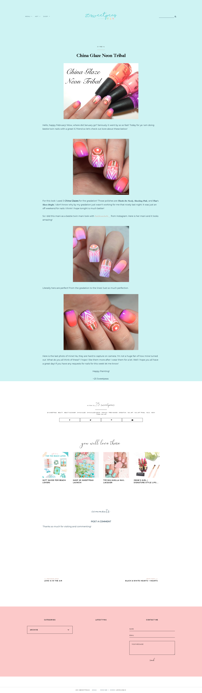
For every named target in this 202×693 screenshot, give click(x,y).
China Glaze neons (93, 412)
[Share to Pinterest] (111, 420)
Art (37, 16)
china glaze (81, 412)
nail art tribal (140, 412)
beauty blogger (70, 412)
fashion (104, 412)
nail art (130, 412)
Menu (27, 16)
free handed (113, 412)
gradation (122, 412)
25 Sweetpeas (52, 412)
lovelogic (121, 690)
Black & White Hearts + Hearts (141, 581)
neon (153, 412)
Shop (45, 16)
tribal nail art (101, 414)
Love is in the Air (53, 581)
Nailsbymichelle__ (102, 216)
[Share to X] (90, 420)
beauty (60, 412)
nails (148, 412)
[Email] (132, 420)
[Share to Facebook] (69, 420)
